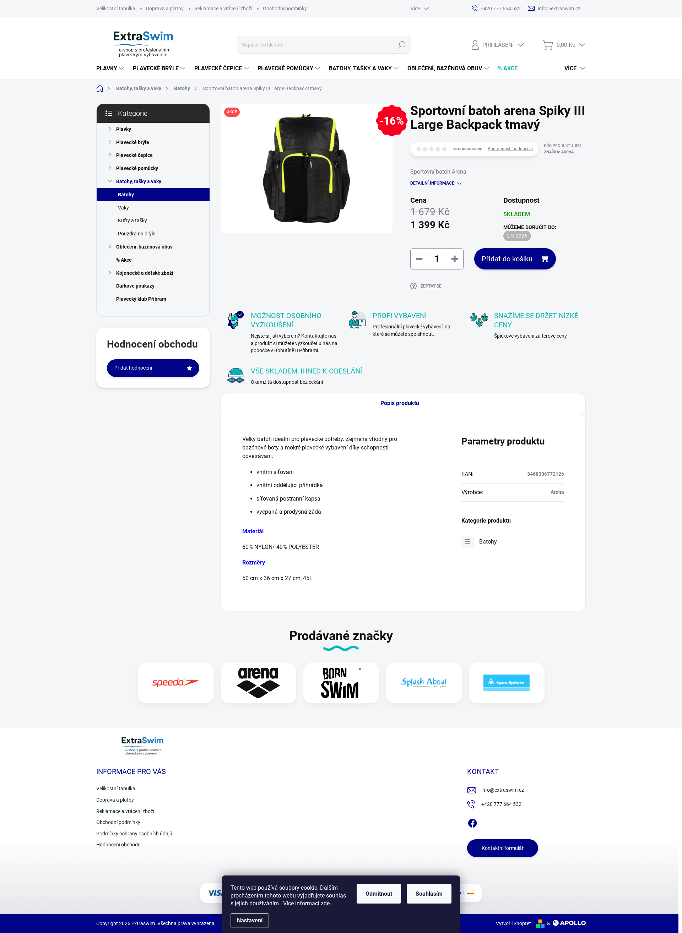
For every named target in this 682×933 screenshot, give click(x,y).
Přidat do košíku (507, 259)
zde (325, 903)
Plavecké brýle (132, 142)
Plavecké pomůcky (137, 168)
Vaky (123, 208)
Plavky (123, 129)
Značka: (559, 152)
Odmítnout (379, 893)
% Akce (124, 260)
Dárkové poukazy (135, 286)
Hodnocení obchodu (118, 844)
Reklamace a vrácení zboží (223, 8)
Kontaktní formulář (503, 848)
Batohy (126, 194)
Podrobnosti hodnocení (510, 148)
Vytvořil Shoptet (513, 923)
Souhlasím (429, 893)
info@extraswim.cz (502, 790)
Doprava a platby (165, 8)
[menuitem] (111, 68)
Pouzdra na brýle (136, 233)
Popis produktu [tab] (399, 403)
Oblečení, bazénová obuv (144, 247)
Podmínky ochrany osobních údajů (134, 833)
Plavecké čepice (134, 155)
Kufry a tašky (132, 220)
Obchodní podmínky (285, 8)
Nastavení (249, 920)
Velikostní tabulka (115, 8)
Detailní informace (432, 183)
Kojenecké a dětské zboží (144, 273)
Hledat (401, 45)
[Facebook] (472, 822)
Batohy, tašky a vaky (138, 181)
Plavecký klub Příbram (141, 299)
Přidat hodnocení (133, 368)
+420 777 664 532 (501, 804)
